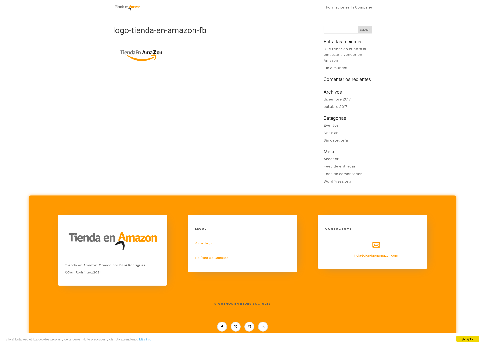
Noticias (331, 133)
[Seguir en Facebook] (222, 327)
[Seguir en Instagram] (249, 327)
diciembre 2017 (337, 99)
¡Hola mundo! (335, 68)
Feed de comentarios (343, 174)
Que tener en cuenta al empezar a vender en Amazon (345, 55)
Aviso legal (204, 243)
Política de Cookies (211, 258)
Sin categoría (336, 141)
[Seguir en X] (236, 327)
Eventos (331, 126)
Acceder (331, 159)
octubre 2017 (335, 107)
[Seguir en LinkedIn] (263, 327)
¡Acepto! (468, 338)
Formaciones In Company (349, 7)
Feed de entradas (340, 166)
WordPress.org (337, 182)
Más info (145, 339)
